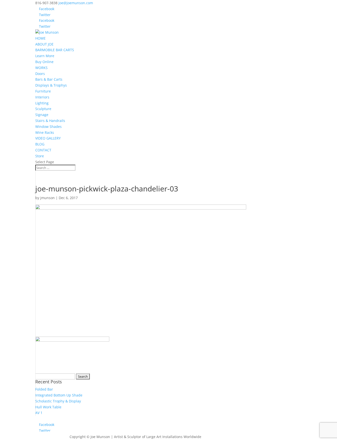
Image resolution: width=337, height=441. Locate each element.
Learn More (44, 55)
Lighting (42, 103)
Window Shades (48, 126)
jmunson (47, 197)
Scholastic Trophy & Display (58, 401)
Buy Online (44, 61)
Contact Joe (50, 436)
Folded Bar (44, 389)
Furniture (43, 91)
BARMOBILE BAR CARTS (54, 49)
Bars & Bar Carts (48, 79)
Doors (40, 73)
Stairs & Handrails (50, 120)
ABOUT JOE (44, 44)
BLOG (39, 144)
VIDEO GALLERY (48, 138)
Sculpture (43, 108)
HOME (40, 38)
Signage (41, 114)
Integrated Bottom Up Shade (58, 395)
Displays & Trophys (51, 85)
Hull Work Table (48, 407)
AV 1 (38, 412)
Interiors (42, 97)
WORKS (41, 67)
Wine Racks (44, 132)
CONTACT (43, 150)
